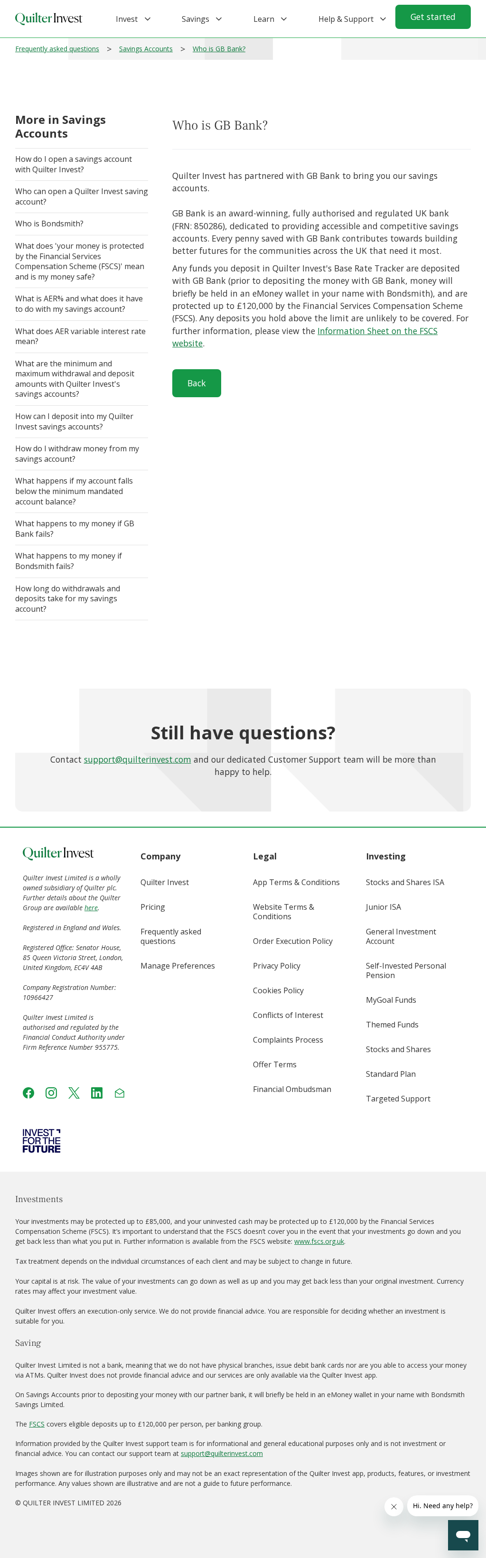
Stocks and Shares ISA (405, 882)
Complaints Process (288, 1040)
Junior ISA (383, 907)
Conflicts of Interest (288, 1015)
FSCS (37, 1423)
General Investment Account (401, 936)
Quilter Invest (164, 882)
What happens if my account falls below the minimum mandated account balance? (74, 491)
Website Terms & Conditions (283, 912)
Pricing (152, 907)
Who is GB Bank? (219, 48)
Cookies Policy (278, 990)
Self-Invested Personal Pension (406, 970)
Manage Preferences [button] (177, 966)
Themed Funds (392, 1024)
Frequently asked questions (57, 48)
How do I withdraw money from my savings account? (77, 453)
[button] (127, 19)
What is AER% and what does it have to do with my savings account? (79, 303)
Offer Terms (275, 1064)
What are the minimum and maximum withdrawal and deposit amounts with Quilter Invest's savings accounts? (74, 379)
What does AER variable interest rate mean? (80, 336)
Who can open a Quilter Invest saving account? (81, 196)
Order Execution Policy (293, 941)
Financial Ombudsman (292, 1089)
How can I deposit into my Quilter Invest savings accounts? (74, 421)
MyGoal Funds (391, 1000)
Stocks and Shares (398, 1049)
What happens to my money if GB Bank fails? (74, 528)
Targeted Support (398, 1098)
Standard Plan (391, 1074)
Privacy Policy (276, 966)
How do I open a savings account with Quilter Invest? (73, 164)
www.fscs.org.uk (319, 1241)
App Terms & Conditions (296, 882)
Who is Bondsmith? (49, 223)
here (91, 907)
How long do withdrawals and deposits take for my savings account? (67, 598)
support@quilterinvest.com (137, 759)
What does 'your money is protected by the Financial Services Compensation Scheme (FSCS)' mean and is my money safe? (79, 261)
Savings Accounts (146, 48)
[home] (49, 19)
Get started (433, 16)
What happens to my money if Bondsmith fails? (68, 560)
